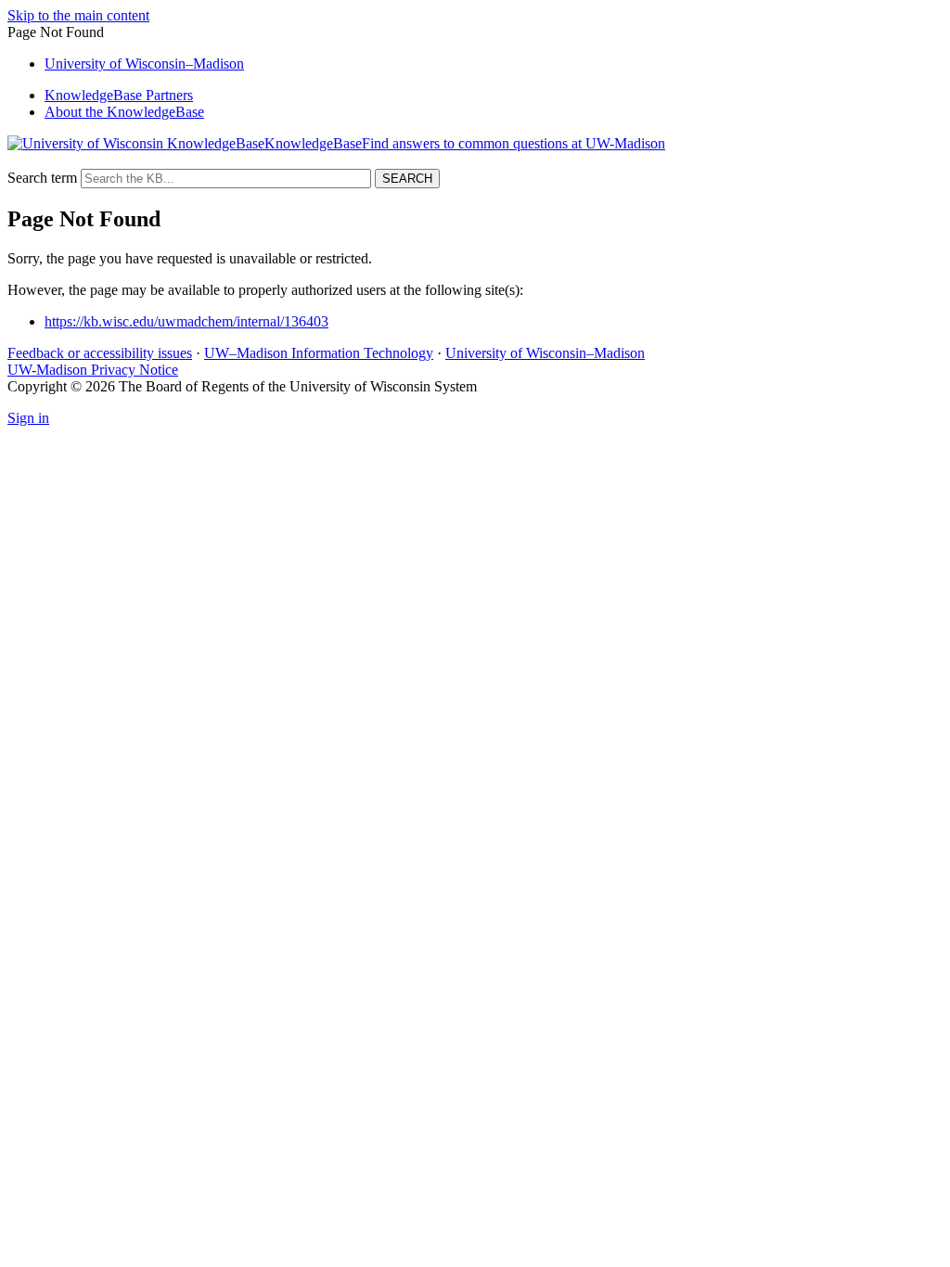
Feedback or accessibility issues (99, 353)
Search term (42, 178)
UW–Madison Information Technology (318, 353)
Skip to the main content (78, 15)
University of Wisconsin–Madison (545, 353)
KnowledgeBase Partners (119, 95)
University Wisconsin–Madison (144, 63)
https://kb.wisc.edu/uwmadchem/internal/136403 (186, 321)
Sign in (28, 418)
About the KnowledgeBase (124, 112)
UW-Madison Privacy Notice (92, 370)
